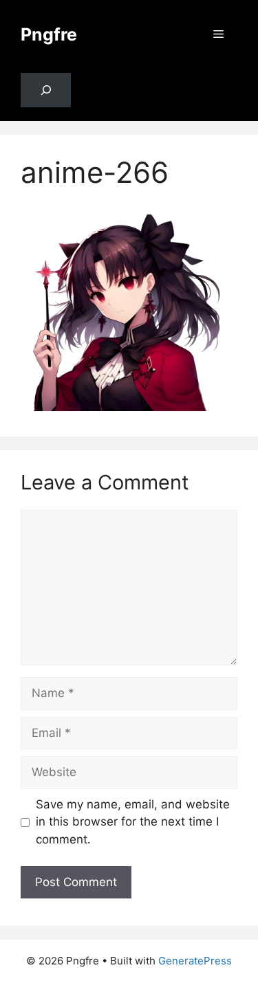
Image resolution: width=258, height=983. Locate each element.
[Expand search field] (46, 90)
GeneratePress (195, 960)
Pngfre (49, 34)
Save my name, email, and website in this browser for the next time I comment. (133, 821)
